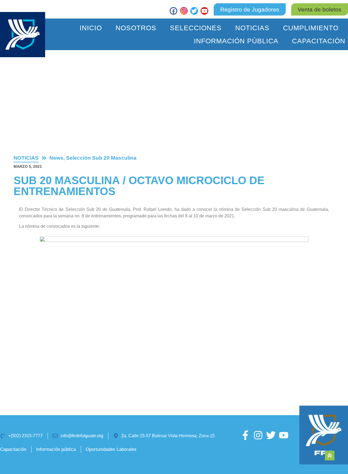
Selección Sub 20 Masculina (101, 158)
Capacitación (318, 41)
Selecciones (196, 28)
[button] (319, 9)
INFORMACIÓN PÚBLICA (236, 41)
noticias (26, 158)
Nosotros (136, 28)
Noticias (252, 28)
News (56, 158)
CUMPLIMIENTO (310, 28)
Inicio (91, 28)
